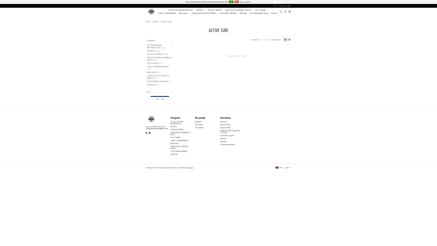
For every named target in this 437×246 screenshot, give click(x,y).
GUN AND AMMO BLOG (259, 13)
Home (148, 22)
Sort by (265, 40)
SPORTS (151, 51)
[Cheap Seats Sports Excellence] (151, 12)
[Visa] (280, 168)
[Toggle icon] (281, 12)
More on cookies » (246, 2)
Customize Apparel (227, 144)
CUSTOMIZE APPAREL (228, 13)
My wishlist (199, 128)
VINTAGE (243, 13)
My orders (199, 125)
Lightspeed (189, 168)
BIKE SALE (152, 72)
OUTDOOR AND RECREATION (154, 46)
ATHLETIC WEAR (155, 54)
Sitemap (223, 139)
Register (198, 122)
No (237, 2)
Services (223, 141)
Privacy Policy (225, 125)
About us (223, 122)
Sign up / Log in (285, 6)
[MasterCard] (277, 168)
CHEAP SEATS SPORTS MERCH (204, 13)
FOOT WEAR (153, 63)
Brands (274, 13)
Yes (231, 2)
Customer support (227, 135)
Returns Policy (225, 128)
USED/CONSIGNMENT (167, 13)
